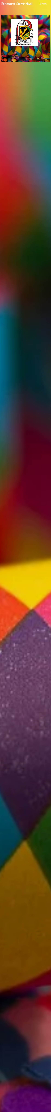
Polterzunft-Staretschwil (16, 3)
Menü (44, 4)
